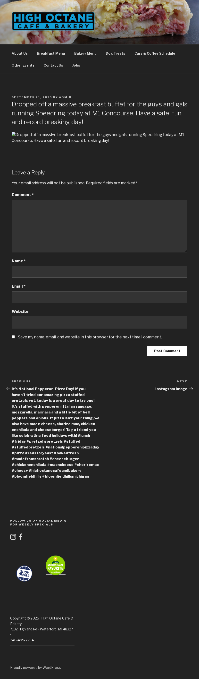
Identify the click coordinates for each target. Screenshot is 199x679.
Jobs (76, 65)
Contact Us (53, 65)
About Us (20, 53)
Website (20, 311)
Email (18, 286)
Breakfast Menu (51, 53)
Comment (23, 194)
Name (19, 261)
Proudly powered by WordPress (35, 667)
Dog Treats (115, 53)
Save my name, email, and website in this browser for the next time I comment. (90, 337)
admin (65, 97)
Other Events (23, 65)
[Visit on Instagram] (13, 538)
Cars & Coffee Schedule (154, 53)
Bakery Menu (85, 53)
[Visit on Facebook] (21, 538)
